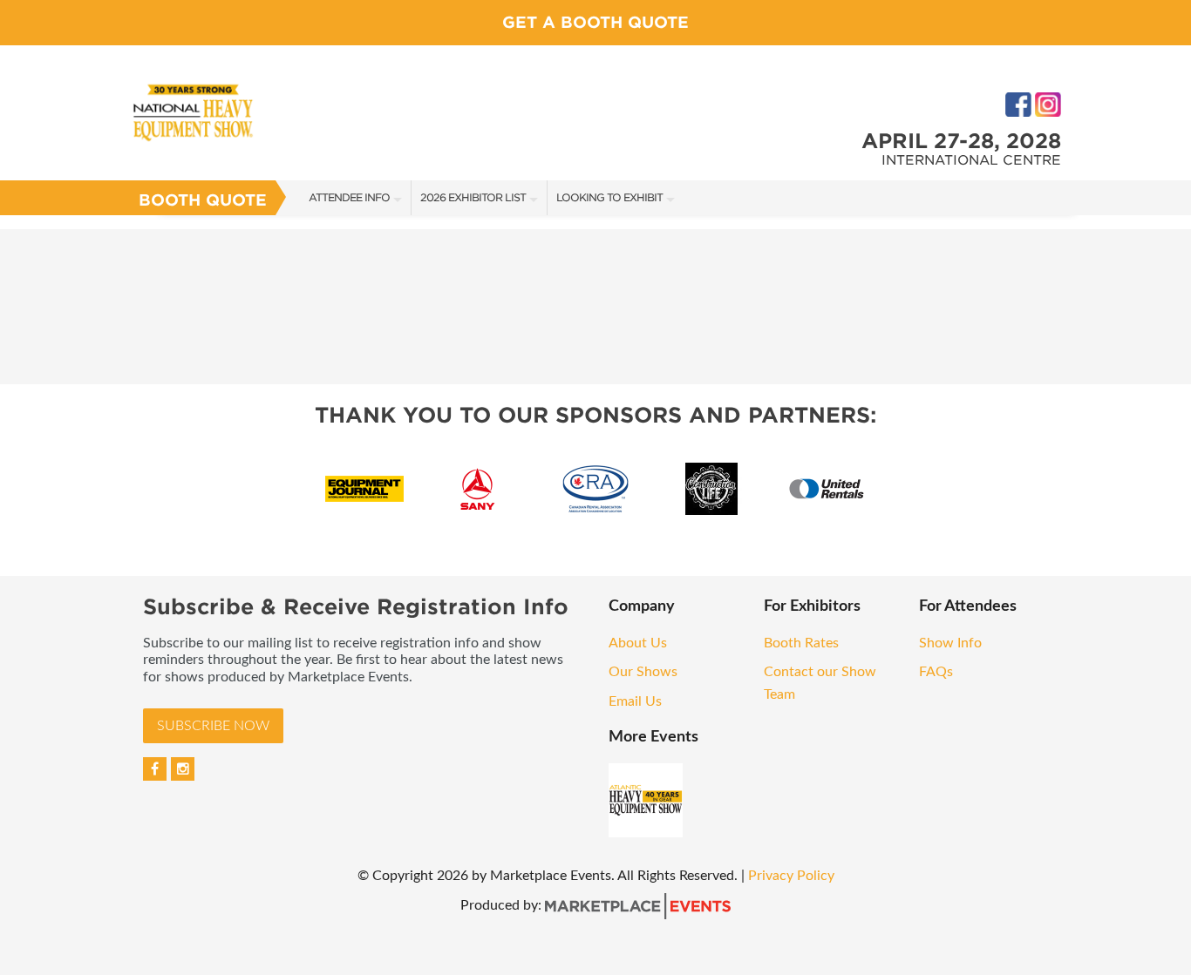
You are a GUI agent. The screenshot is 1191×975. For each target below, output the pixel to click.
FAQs (936, 672)
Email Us (635, 701)
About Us (638, 643)
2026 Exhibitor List (473, 197)
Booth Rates (801, 643)
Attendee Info (349, 197)
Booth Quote (203, 200)
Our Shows (643, 672)
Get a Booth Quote (595, 22)
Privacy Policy (791, 876)
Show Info (950, 643)
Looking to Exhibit (609, 197)
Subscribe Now (213, 726)
